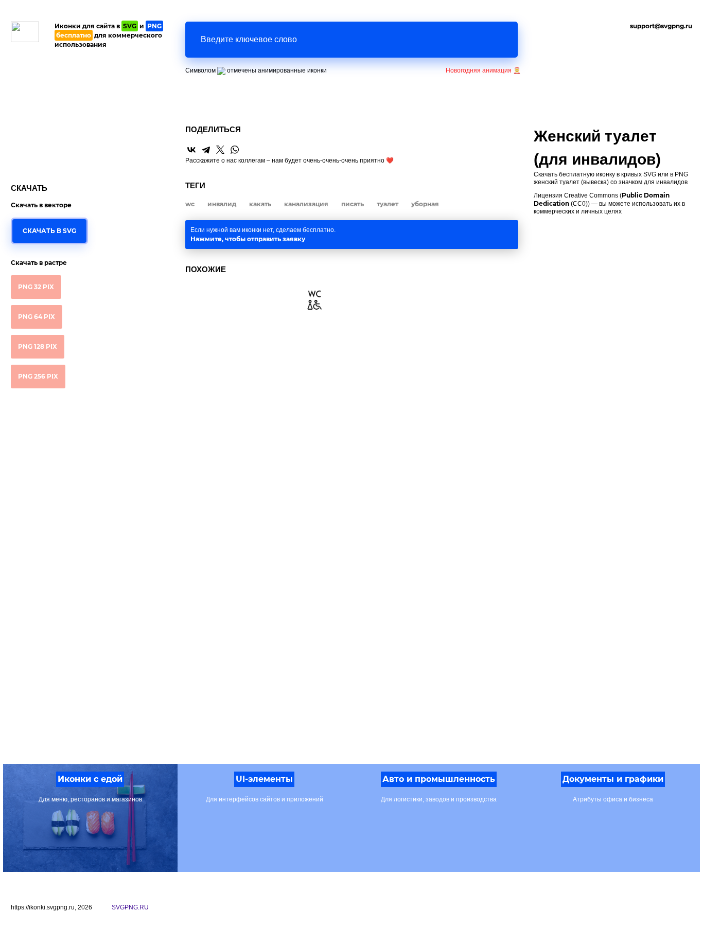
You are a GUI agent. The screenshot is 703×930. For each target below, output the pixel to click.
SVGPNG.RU (130, 907)
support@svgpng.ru (661, 26)
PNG (36, 287)
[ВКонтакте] (191, 150)
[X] (220, 150)
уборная (425, 204)
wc (190, 204)
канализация (306, 204)
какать (260, 204)
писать (352, 204)
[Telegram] (206, 150)
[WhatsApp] (235, 150)
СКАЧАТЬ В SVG (49, 231)
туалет (387, 204)
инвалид (221, 204)
